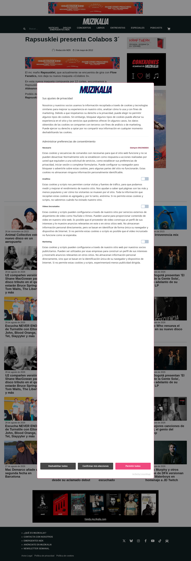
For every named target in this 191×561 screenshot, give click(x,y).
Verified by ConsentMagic (141, 474)
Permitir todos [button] (133, 466)
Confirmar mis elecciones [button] (96, 466)
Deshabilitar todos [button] (58, 466)
